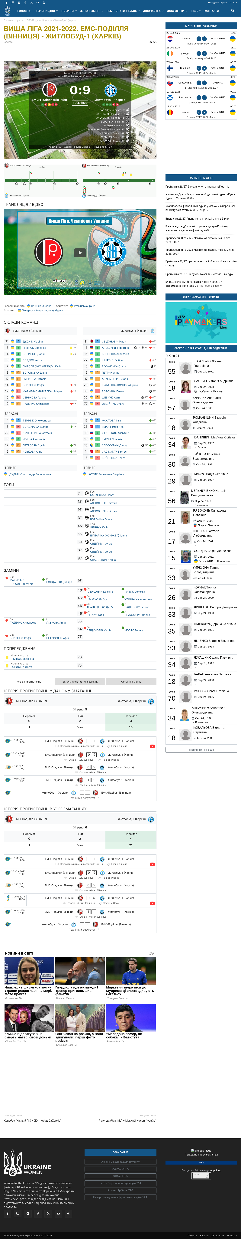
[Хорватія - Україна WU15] (201, 38)
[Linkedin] (51, 50)
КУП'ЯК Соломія (112, 439)
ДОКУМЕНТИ (175, 11)
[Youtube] (37, 2)
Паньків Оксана (41, 305)
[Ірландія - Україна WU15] (201, 53)
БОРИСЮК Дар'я (34, 354)
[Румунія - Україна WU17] (201, 112)
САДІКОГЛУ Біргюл (114, 451)
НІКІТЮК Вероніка (35, 347)
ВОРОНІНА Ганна (113, 391)
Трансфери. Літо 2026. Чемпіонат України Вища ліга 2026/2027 (197, 240)
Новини (204, 1235)
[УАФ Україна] (120, 1162)
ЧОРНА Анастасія (34, 439)
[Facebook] (6, 2)
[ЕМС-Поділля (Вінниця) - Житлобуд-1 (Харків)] (80, 743)
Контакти (232, 1235)
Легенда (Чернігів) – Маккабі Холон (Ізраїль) (127, 1120)
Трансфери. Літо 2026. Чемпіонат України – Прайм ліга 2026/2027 (199, 251)
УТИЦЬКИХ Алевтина (116, 432)
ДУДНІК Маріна (33, 341)
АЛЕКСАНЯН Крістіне (115, 347)
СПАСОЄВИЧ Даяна (114, 445)
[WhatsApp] (42, 50)
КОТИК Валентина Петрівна (106, 474)
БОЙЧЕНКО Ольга (113, 457)
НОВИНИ (67, 11)
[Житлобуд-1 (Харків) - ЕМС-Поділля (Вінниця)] (80, 794)
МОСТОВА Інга (112, 420)
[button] (232, 11)
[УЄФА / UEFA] (120, 1169)
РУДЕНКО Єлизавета (36, 403)
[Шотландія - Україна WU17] (201, 97)
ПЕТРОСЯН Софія (34, 445)
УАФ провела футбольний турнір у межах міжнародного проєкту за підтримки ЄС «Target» (200, 208)
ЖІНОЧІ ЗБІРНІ (90, 11)
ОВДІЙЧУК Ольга (113, 403)
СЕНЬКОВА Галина (35, 397)
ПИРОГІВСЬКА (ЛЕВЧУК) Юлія (42, 366)
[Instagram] (13, 2)
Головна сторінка (13, 20)
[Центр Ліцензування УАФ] (120, 1183)
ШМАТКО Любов (113, 360)
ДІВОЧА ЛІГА (152, 11)
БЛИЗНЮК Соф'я (33, 385)
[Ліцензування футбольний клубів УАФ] (120, 1197)
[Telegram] (19, 2)
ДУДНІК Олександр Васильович (30, 474)
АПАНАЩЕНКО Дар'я (115, 378)
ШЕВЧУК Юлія (111, 397)
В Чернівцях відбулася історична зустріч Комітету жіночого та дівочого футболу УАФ (197, 228)
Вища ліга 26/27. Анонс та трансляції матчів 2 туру (197, 218)
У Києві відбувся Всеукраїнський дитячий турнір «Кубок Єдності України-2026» (200, 196)
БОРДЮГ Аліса (32, 360)
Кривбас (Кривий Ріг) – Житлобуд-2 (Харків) (32, 1120)
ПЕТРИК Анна (110, 372)
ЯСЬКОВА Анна (33, 451)
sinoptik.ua (214, 1170)
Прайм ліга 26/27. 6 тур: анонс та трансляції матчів (197, 186)
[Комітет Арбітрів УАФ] (120, 1190)
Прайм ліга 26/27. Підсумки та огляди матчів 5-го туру (199, 274)
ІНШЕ (194, 11)
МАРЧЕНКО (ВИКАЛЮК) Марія (42, 391)
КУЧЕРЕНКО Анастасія (37, 432)
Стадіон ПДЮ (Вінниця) (68, 76)
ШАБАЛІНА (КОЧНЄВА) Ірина (120, 385)
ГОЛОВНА (24, 11)
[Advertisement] (80, 1079)
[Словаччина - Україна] (201, 83)
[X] (31, 2)
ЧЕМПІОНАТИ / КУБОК (122, 11)
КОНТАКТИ (211, 11)
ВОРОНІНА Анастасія (115, 354)
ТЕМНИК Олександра (37, 420)
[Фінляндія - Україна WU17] (201, 68)
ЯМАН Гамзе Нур (113, 426)
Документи (218, 1235)
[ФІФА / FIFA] (120, 1176)
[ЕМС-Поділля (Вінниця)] (49, 93)
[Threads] (44, 2)
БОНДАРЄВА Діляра (36, 426)
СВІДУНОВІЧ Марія (114, 341)
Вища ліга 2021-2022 (76, 73)
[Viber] (33, 50)
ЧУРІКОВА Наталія (35, 378)
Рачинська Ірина (84, 305)
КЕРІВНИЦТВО (45, 11)
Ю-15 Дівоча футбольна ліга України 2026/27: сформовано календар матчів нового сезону (193, 283)
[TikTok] (25, 2)
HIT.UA (196, 1174)
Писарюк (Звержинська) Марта (42, 310)
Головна (192, 1235)
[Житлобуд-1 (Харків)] (110, 93)
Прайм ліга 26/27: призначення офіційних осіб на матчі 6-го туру (201, 263)
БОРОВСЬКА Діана (35, 372)
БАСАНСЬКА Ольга (114, 366)
